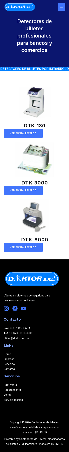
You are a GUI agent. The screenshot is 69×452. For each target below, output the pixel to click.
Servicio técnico (13, 399)
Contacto (9, 369)
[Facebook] (15, 308)
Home (7, 354)
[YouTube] (23, 308)
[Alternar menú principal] (61, 7)
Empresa (9, 359)
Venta (7, 394)
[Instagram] (6, 308)
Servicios (9, 364)
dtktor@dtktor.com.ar (16, 338)
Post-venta (10, 384)
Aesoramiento (12, 389)
